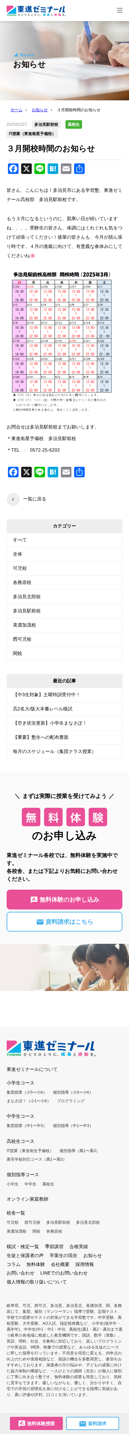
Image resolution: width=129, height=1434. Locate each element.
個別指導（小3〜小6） (73, 1092)
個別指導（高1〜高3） (80, 1150)
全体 (17, 554)
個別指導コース (23, 1174)
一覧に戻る (34, 498)
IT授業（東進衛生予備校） (30, 1150)
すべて (20, 539)
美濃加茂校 (24, 625)
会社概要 (60, 1264)
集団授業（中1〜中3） (27, 1125)
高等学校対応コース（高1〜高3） (37, 1159)
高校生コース (20, 1141)
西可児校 (22, 639)
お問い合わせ (20, 1273)
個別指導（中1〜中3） (73, 1125)
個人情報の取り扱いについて (37, 1281)
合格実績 (78, 1246)
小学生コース (20, 1082)
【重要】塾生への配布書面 (40, 737)
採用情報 (84, 1264)
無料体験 (35, 1264)
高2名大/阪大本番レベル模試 (42, 708)
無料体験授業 (40, 1423)
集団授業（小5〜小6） (27, 1092)
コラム (14, 1264)
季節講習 (54, 1246)
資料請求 (97, 1423)
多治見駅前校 (27, 610)
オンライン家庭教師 (27, 1199)
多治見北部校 (27, 596)
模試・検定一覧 (23, 1246)
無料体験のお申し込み (68, 899)
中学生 (30, 1184)
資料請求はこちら (68, 921)
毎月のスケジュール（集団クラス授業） (54, 751)
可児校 (20, 568)
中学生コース (20, 1116)
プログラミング (71, 1101)
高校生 (48, 1184)
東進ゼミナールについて (32, 1069)
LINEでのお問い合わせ (64, 1273)
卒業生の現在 (63, 1255)
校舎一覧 (16, 1212)
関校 (17, 653)
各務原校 (22, 582)
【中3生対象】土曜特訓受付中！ (46, 694)
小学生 (13, 1184)
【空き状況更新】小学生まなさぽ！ (50, 723)
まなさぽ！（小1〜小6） (29, 1101)
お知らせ (92, 1255)
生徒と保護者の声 (25, 1255)
